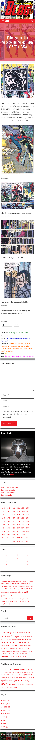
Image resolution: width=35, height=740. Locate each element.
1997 (18, 528)
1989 (3, 525)
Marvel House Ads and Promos (17, 596)
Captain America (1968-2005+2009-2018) (11, 639)
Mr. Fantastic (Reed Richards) (24, 677)
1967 (13, 511)
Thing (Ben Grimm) (16, 685)
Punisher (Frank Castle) (19, 349)
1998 (22, 528)
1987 (22, 521)
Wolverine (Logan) (12, 687)
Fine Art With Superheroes (13, 356)
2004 (27, 531)
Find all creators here (8, 490)
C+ (6, 562)
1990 (8, 525)
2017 (3, 541)
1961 (13, 508)
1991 (13, 525)
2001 (13, 531)
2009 (22, 535)
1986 (18, 521)
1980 (18, 518)
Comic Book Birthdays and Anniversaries (17, 584)
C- (28, 562)
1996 (13, 528)
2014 (18, 538)
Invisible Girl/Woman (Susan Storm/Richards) (14, 675)
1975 (22, 515)
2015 (22, 538)
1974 (18, 515)
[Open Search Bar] (32, 21)
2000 (8, 531)
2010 (27, 535)
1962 (18, 508)
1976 (27, 515)
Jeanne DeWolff (15, 346)
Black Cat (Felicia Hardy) (16, 344)
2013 (13, 538)
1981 (22, 518)
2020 (18, 541)
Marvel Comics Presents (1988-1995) (15, 654)
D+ (6, 565)
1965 (3, 511)
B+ (6, 558)
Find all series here (7, 493)
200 (3, 531)
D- (28, 565)
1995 (8, 528)
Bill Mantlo (23, 333)
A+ (6, 555)
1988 (27, 521)
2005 (3, 535)
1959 (3, 508)
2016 (27, 538)
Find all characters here (9, 488)
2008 (18, 535)
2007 (13, 535)
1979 (13, 518)
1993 (22, 525)
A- (28, 555)
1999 (27, 528)
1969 (22, 511)
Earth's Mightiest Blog (12, 735)
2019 (13, 541)
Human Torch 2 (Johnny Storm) (22, 672)
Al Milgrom (13, 333)
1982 (27, 518)
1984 (8, 521)
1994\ (3, 528)
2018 (8, 541)
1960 (8, 508)
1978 (8, 518)
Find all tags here (7, 495)
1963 (22, 508)
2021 (22, 541)
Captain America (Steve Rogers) (15, 669)
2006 (8, 535)
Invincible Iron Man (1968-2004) (20, 648)
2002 (18, 531)
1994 (27, 525)
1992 (18, 525)
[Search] (30, 618)
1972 (8, 515)
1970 (27, 511)
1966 (8, 511)
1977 (3, 518)
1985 (13, 521)
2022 (27, 541)
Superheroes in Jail (28, 356)
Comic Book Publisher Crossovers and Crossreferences (15, 586)
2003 (22, 531)
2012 (8, 538)
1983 (6, 353)
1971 (3, 515)
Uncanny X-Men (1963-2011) (14, 656)
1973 (13, 515)
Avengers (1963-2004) (22, 637)
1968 (18, 511)
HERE (12, 475)
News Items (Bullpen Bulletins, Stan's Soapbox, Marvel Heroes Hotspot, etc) (16, 598)
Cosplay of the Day (23, 589)
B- (7, 336)
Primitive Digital (17, 737)
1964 (27, 508)
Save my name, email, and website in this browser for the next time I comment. (18, 414)
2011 (3, 538)
